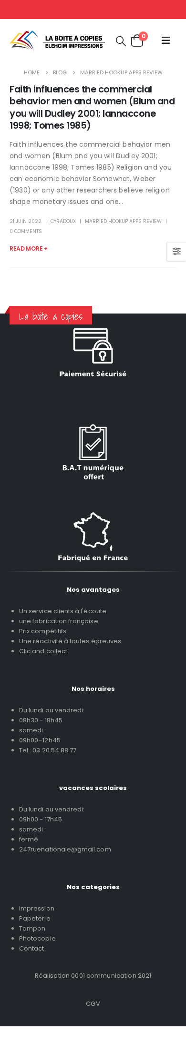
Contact (31, 948)
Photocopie (37, 938)
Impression (36, 908)
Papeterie (35, 918)
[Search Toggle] (121, 41)
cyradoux (63, 221)
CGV (93, 1003)
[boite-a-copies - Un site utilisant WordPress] (57, 40)
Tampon (32, 928)
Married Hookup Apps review (123, 221)
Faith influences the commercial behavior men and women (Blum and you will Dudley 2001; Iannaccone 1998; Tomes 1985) (92, 107)
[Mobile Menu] (165, 40)
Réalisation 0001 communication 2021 (93, 975)
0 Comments (26, 231)
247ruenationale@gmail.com (65, 849)
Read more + (29, 248)
